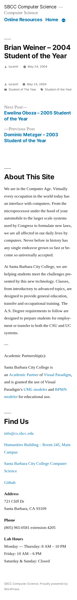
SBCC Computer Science (30, 6)
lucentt (13, 66)
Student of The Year (22, 89)
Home (51, 19)
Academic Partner (23, 374)
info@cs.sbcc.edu (19, 433)
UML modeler (35, 389)
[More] (63, 20)
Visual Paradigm (57, 374)
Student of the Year (58, 89)
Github (10, 482)
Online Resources (23, 19)
